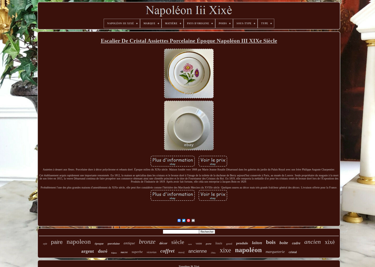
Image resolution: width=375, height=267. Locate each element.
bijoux (114, 253)
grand (229, 243)
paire (57, 242)
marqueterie (275, 251)
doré (102, 251)
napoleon (79, 241)
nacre (124, 252)
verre (199, 243)
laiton (257, 242)
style (45, 243)
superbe (137, 252)
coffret (167, 251)
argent (87, 251)
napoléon (248, 250)
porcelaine (114, 243)
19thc (213, 253)
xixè (330, 242)
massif (181, 252)
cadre (296, 243)
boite (283, 242)
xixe (225, 250)
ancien (312, 241)
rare (190, 244)
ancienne (197, 251)
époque (99, 243)
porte (209, 243)
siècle (177, 242)
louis (218, 243)
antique (129, 242)
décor (163, 243)
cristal (293, 252)
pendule (242, 243)
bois (271, 242)
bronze (147, 241)
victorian (151, 252)
